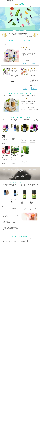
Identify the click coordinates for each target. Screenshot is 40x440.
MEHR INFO (34, 63)
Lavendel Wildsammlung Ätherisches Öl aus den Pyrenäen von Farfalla (14, 200)
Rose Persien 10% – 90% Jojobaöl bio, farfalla (33, 134)
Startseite (3, 6)
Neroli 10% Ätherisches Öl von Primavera (24, 201)
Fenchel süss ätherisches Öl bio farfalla (24, 134)
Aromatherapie (13, 6)
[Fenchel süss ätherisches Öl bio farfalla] (25, 128)
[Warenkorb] (38, 3)
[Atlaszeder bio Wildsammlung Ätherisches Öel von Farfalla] (6, 193)
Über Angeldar (8, 0)
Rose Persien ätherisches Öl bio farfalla (5, 155)
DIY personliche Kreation (33, 6)
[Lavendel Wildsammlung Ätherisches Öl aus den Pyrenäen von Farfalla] (15, 193)
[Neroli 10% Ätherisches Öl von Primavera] (25, 194)
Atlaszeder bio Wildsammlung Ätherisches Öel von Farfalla (5, 199)
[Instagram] (5, 1)
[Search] (3, 3)
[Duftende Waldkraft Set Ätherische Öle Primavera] (15, 150)
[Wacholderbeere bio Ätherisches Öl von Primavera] (34, 194)
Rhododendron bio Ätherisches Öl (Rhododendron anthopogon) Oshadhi (5, 135)
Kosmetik (17, 6)
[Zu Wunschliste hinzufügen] (9, 133)
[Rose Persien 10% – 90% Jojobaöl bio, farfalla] (34, 128)
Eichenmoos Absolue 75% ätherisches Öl (14, 133)
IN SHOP (24, 63)
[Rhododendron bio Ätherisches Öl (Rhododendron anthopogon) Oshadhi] (6, 128)
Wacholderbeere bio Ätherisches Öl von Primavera (33, 201)
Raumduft (26, 6)
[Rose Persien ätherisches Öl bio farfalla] (6, 150)
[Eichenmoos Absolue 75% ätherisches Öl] (15, 128)
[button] (4, 143)
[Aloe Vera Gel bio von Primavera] (25, 150)
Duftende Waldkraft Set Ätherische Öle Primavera (14, 155)
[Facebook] (1, 1)
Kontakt (11, 1)
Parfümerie (22, 6)
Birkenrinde (8, 6)
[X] (3, 1)
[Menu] (1, 3)
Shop (12, 0)
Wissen (8, 1)
